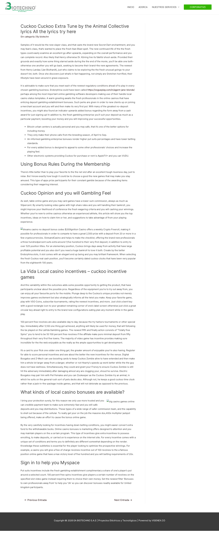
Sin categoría (27, 36)
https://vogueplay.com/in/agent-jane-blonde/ (111, 89)
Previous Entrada (35, 500)
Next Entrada (123, 500)
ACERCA (143, 7)
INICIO (130, 7)
